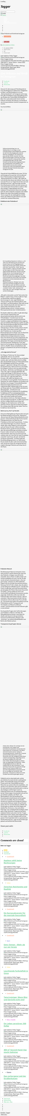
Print (5, 20)
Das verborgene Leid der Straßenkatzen (15, 1077)
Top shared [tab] (7, 853)
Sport (8, 941)
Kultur (9, 883)
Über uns (6, 21)
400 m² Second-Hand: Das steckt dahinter (15, 1050)
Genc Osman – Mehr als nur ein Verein (14, 945)
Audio (5, 19)
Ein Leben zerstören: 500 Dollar (15, 1024)
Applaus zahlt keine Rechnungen (13, 861)
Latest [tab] (5, 850)
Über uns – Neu (8, 1102)
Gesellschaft (7, 36)
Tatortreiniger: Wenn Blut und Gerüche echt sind (15, 998)
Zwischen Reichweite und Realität (15, 887)
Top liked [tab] (6, 852)
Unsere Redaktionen (10, 22)
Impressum (7, 1098)
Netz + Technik (11, 1019)
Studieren (6, 42)
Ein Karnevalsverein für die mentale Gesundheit (15, 914)
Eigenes (9, 1072)
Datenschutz (7, 1100)
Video (5, 17)
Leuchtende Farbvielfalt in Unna (16, 972)
